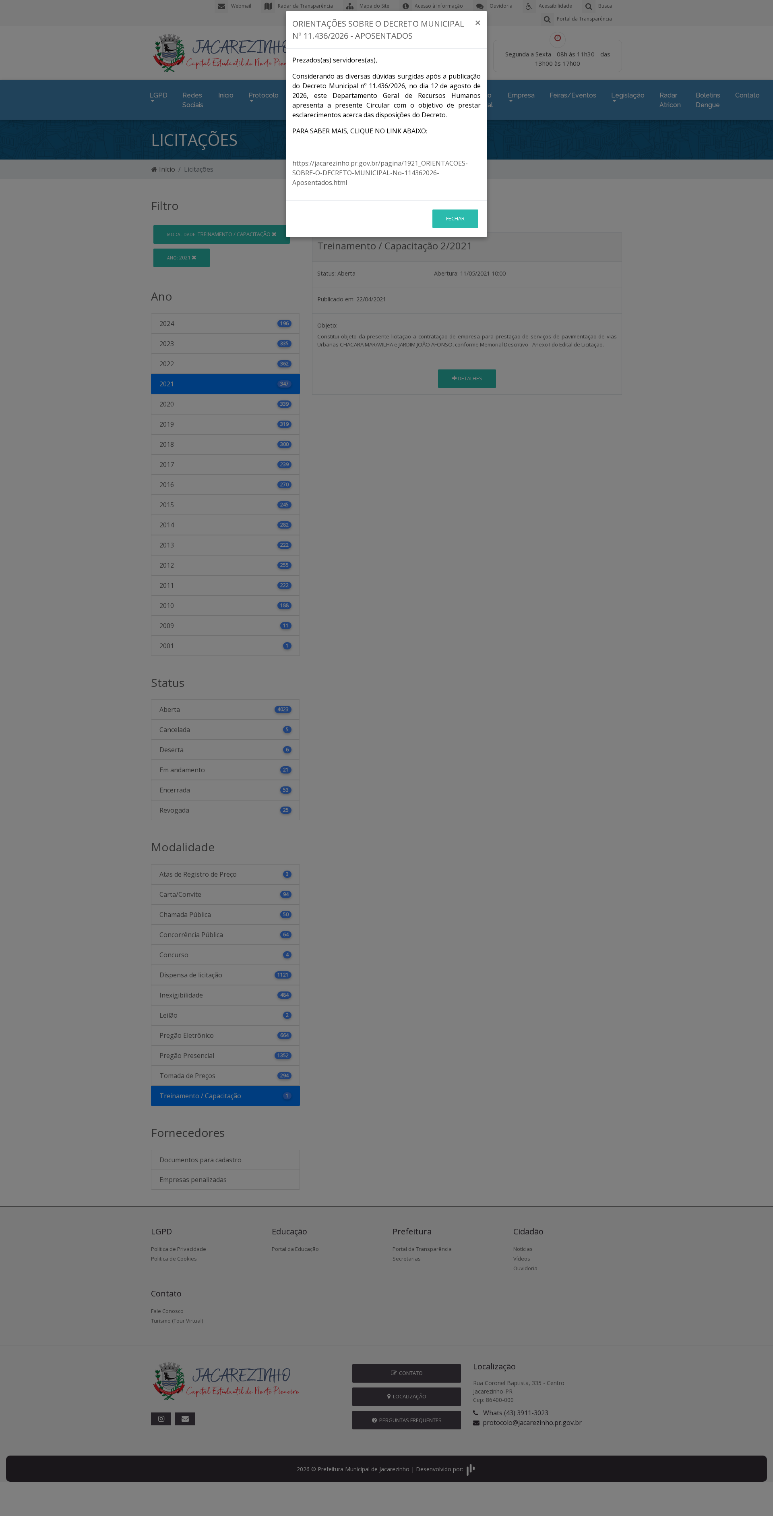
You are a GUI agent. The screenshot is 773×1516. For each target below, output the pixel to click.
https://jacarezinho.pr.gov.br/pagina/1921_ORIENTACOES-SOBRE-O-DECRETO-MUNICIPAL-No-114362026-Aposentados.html (380, 173)
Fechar (455, 218)
